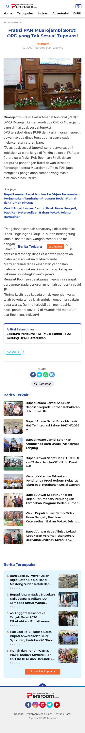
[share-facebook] (33, 374)
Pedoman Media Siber (39, 713)
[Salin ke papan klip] (52, 374)
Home (8, 13)
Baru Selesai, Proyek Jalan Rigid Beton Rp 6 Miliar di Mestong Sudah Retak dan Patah (30, 580)
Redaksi (19, 713)
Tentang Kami (62, 713)
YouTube (59, 709)
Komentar (44, 383)
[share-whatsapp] (45, 374)
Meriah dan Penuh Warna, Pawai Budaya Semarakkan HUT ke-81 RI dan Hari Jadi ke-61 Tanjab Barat (32, 655)
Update (56, 246)
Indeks (43, 13)
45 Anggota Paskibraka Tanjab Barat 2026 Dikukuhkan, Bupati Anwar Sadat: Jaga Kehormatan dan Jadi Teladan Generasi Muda (31, 617)
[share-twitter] (39, 374)
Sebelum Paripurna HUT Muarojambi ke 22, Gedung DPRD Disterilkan (39, 336)
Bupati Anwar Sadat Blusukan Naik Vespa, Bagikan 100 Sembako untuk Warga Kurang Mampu (32, 599)
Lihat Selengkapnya (42, 671)
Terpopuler (25, 13)
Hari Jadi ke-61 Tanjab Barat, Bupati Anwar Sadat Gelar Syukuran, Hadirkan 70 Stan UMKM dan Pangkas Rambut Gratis (32, 636)
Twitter (51, 709)
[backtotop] (42, 687)
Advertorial (60, 13)
